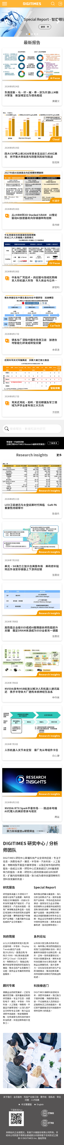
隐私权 (52, 1097)
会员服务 (18, 1097)
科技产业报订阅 (31, 1097)
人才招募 (35, 1100)
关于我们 (7, 1097)
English (40, 1104)
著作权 (43, 1097)
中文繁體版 (26, 1104)
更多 (43, 26)
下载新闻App (16, 1110)
